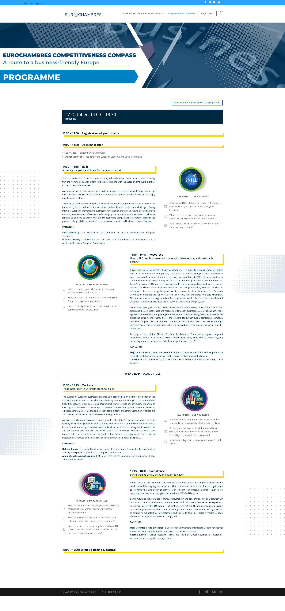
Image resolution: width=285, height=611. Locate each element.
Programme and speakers (181, 13)
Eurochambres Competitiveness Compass (142, 13)
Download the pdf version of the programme (197, 102)
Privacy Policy (113, 591)
